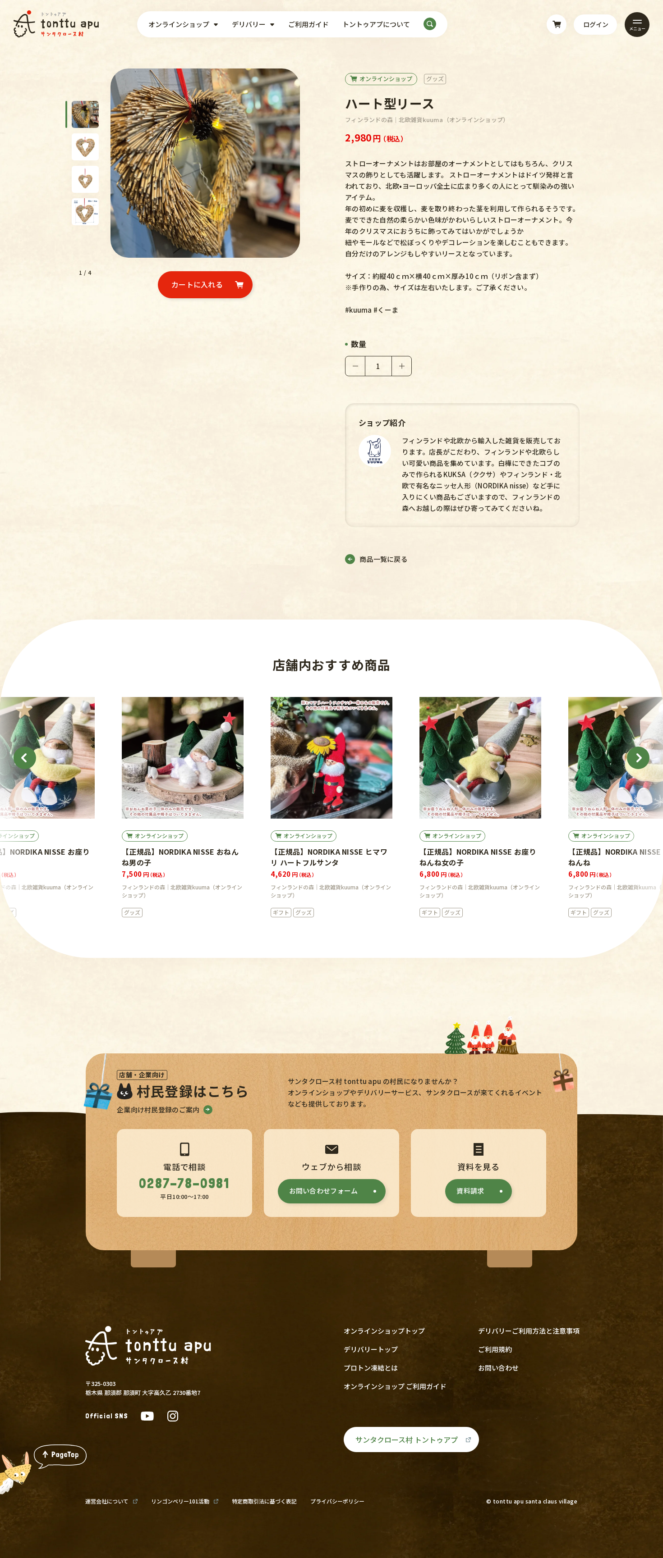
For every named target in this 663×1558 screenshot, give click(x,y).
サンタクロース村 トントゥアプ (406, 1439)
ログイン (595, 24)
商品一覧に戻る (383, 559)
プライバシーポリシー (337, 1501)
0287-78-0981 (184, 1183)
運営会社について (107, 1501)
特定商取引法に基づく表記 (264, 1501)
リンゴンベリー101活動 (180, 1501)
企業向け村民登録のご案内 (158, 1109)
